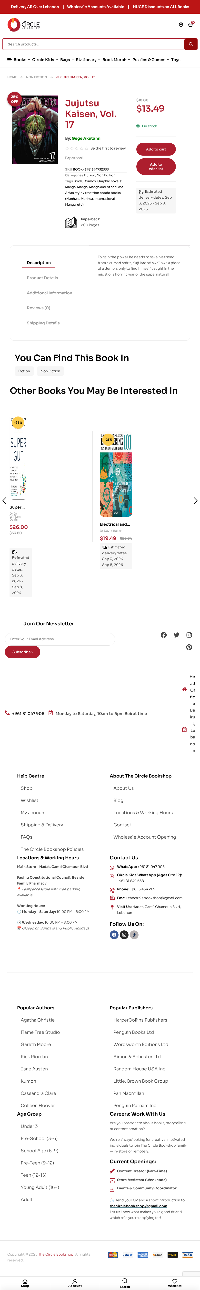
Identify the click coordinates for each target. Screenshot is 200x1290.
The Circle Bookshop (55, 1254)
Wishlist (175, 1286)
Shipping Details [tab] (43, 323)
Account (75, 1286)
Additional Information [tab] (49, 293)
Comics (89, 181)
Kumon (28, 1081)
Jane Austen (34, 1069)
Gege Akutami (86, 138)
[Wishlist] (174, 1281)
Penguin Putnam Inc (134, 1105)
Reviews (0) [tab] (38, 307)
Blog (118, 800)
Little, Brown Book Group (140, 1081)
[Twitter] (176, 635)
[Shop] (25, 1281)
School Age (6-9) (40, 1150)
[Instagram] (189, 635)
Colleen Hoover (38, 1105)
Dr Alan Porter (110, 531)
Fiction (89, 175)
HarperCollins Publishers (140, 1020)
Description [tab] (39, 262)
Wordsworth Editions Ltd (140, 1044)
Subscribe (21, 652)
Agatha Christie (38, 1020)
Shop (25, 1286)
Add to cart (156, 149)
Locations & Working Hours (143, 812)
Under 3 (29, 1126)
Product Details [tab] (42, 277)
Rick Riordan (34, 1056)
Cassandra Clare (38, 1093)
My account (33, 812)
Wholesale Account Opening (144, 837)
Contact (122, 825)
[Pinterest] (189, 647)
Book (78, 181)
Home (12, 77)
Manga (82, 187)
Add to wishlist (156, 166)
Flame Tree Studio (40, 1032)
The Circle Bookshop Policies (52, 849)
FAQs (26, 837)
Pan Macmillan (128, 1093)
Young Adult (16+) (40, 1187)
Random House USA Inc (139, 1069)
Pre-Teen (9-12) (37, 1163)
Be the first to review (108, 148)
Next (196, 500)
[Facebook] (164, 635)
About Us (123, 788)
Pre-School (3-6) (39, 1138)
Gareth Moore (36, 1044)
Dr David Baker (16, 516)
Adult (27, 1199)
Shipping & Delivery (42, 825)
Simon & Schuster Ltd (137, 1056)
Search (191, 44)
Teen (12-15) (34, 1175)
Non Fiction (36, 77)
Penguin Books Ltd (133, 1032)
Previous (4, 500)
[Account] (74, 1281)
